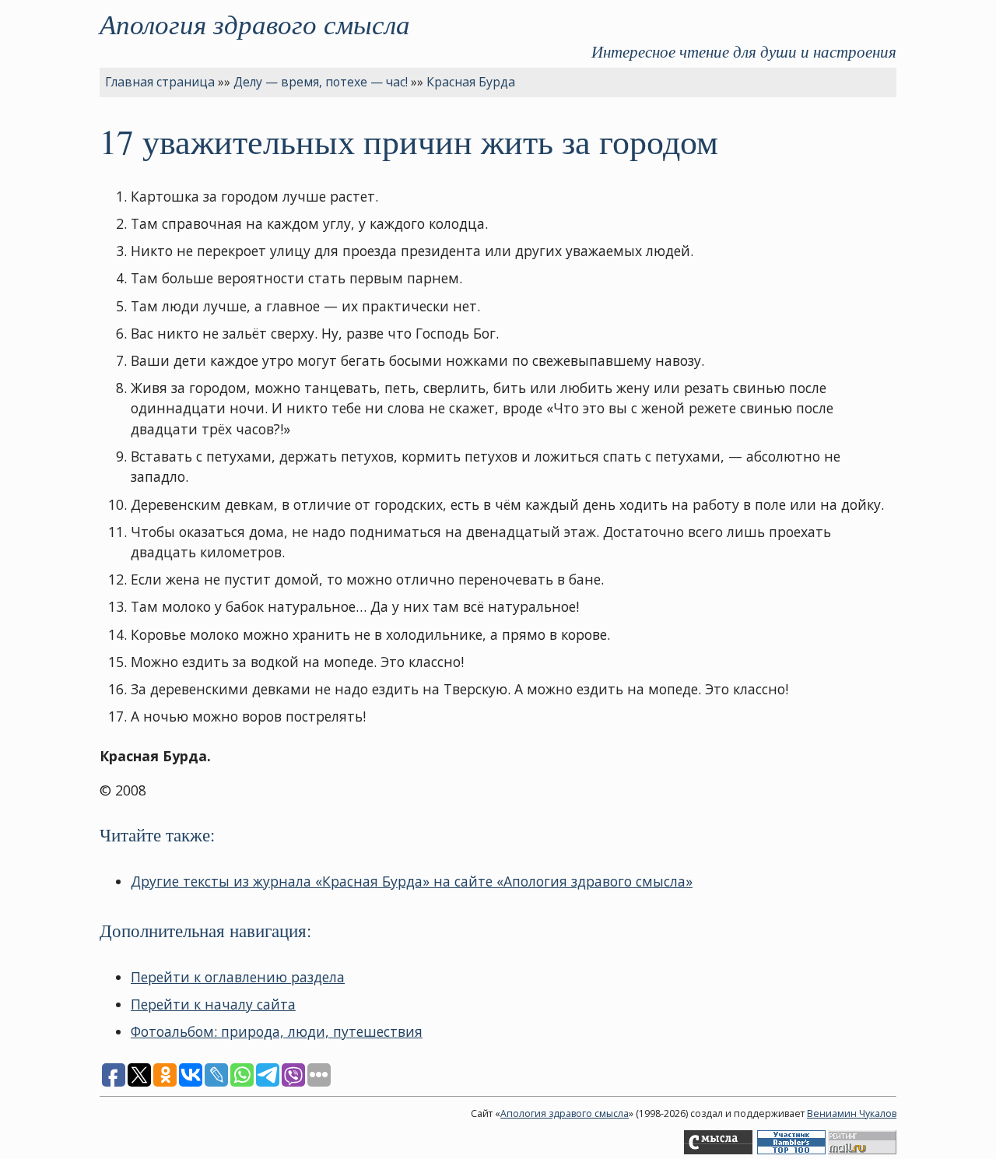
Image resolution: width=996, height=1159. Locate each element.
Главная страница (160, 81)
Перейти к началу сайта (213, 1004)
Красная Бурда (470, 81)
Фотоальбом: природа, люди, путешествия (277, 1031)
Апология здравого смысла (255, 23)
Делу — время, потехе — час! (320, 81)
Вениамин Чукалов (851, 1113)
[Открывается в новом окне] (718, 1150)
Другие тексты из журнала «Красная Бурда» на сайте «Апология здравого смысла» (412, 881)
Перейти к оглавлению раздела (238, 977)
